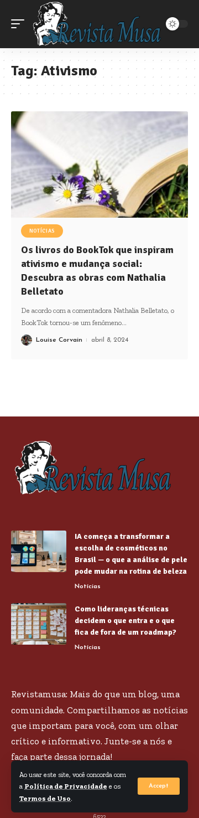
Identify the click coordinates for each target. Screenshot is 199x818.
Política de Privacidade (65, 786)
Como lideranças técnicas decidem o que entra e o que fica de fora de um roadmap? (125, 620)
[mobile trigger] (20, 24)
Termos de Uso (45, 798)
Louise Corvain (59, 340)
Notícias (42, 231)
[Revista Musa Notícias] (98, 24)
